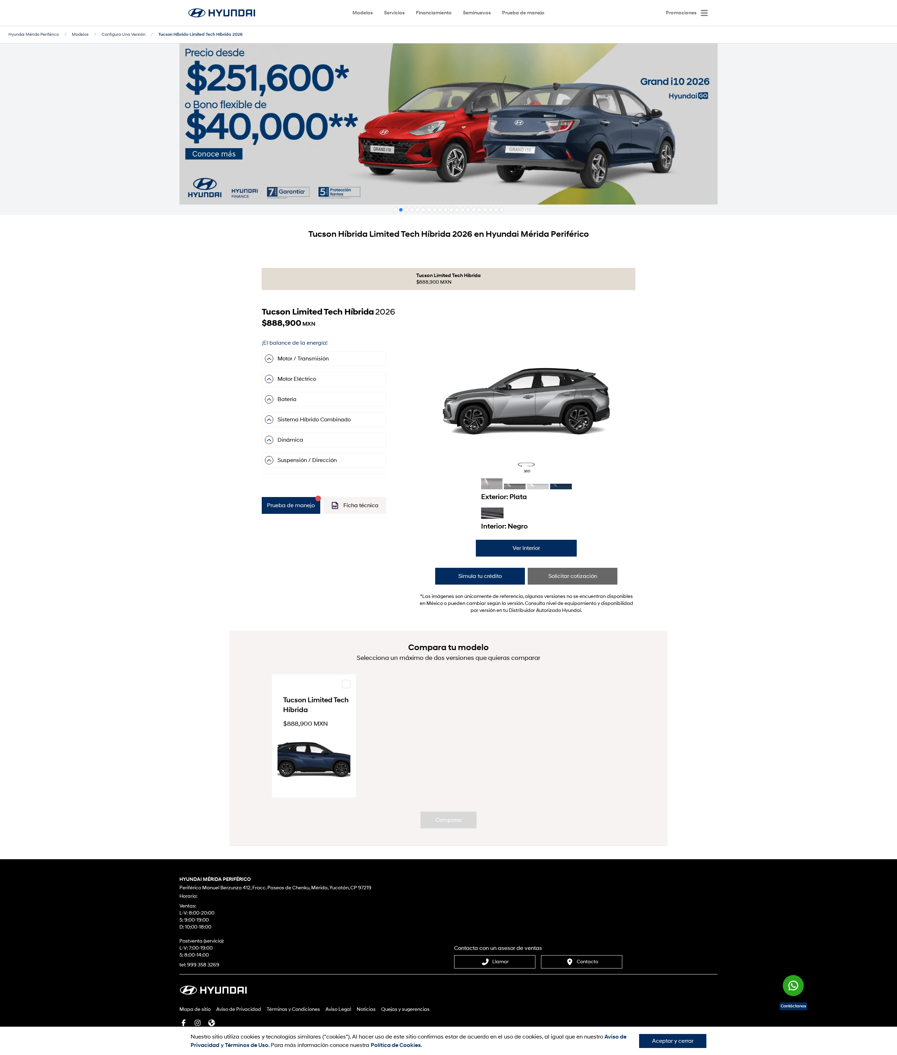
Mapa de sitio (195, 1009)
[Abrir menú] (704, 13)
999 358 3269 (203, 965)
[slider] (526, 390)
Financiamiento (434, 13)
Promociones (681, 13)
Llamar (500, 962)
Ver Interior (526, 548)
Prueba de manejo (523, 13)
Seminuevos (477, 13)
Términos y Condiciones (293, 1009)
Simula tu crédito (480, 576)
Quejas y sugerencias (405, 1009)
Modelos (362, 13)
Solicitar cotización (572, 576)
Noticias (366, 1009)
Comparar (449, 819)
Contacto (587, 962)
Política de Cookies (396, 1045)
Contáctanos (793, 1006)
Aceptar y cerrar (672, 1040)
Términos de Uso (246, 1045)
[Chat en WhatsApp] (793, 983)
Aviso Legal (338, 1009)
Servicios (394, 13)
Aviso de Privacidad (238, 1009)
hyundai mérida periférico (33, 34)
